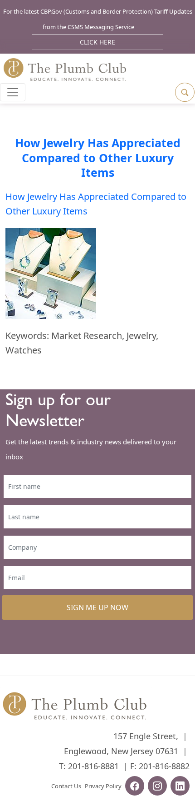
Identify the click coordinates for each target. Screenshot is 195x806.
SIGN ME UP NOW (97, 607)
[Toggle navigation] (12, 92)
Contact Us (66, 786)
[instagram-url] (157, 787)
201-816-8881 (93, 766)
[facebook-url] (134, 787)
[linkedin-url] (180, 787)
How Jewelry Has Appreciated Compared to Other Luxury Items (97, 157)
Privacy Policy (103, 786)
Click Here (97, 42)
